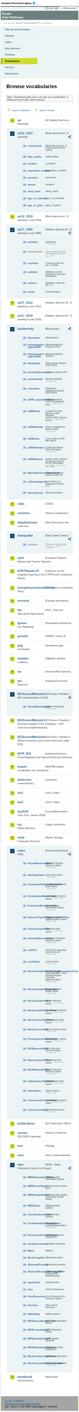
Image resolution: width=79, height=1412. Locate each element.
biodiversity (25, 328)
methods (32, 272)
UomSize (33, 1305)
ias (19, 671)
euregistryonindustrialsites (30, 587)
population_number (36, 170)
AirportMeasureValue (36, 863)
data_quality (34, 156)
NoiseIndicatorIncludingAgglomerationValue (36, 971)
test (20, 1145)
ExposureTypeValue (36, 928)
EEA (19, 3)
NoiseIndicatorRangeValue (36, 989)
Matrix (31, 1250)
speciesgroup (35, 492)
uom (20, 1155)
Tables (8, 42)
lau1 (20, 792)
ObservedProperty (36, 1264)
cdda (20, 503)
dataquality (34, 363)
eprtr (20, 557)
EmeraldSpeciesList (36, 372)
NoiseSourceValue (36, 1029)
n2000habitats (35, 427)
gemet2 (22, 636)
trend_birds (34, 191)
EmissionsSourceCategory (36, 1235)
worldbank (24, 1376)
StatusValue (34, 1090)
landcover (24, 779)
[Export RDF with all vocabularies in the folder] (69, 137)
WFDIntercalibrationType (36, 1321)
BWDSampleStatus (36, 1194)
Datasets (9, 35)
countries (33, 263)
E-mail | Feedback (14, 1400)
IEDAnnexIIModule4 (30, 736)
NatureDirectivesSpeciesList (36, 473)
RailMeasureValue (36, 1048)
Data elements (12, 48)
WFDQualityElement (36, 1338)
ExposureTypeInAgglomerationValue (36, 917)
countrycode (35, 146)
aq (19, 120)
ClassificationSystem (36, 1214)
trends (31, 291)
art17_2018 (25, 315)
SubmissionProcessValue (36, 1100)
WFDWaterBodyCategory (36, 1347)
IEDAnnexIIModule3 (30, 720)
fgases (22, 623)
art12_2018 (25, 216)
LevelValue (34, 961)
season (32, 184)
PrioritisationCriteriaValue (36, 1039)
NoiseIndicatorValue (36, 1000)
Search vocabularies (21, 110)
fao (19, 610)
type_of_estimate (36, 198)
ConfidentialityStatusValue (36, 1223)
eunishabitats (35, 379)
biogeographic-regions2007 (36, 346)
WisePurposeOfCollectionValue (36, 1363)
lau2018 (22, 811)
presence (33, 177)
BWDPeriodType (36, 1186)
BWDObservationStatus (36, 1177)
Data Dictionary (31, 23)
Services (9, 67)
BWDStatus (34, 1205)
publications (26, 1123)
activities (33, 242)
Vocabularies (12, 61)
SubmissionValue (36, 1109)
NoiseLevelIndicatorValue (36, 1010)
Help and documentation (17, 29)
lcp (19, 824)
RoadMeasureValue (36, 1069)
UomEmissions (36, 1296)
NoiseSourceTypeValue (36, 1020)
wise (20, 1164)
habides (23, 658)
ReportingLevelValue (36, 1060)
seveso (22, 1132)
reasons (32, 283)
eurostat (23, 600)
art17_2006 (25, 229)
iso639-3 (32, 950)
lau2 (20, 802)
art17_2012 (25, 302)
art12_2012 (25, 133)
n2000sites (34, 438)
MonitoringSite (36, 1257)
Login (51, 8)
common (23, 513)
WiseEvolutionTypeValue (36, 1356)
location (32, 163)
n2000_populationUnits (36, 399)
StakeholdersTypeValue (36, 1081)
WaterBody (34, 1314)
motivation (34, 388)
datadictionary (27, 522)
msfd (20, 837)
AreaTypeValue (36, 875)
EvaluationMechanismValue (36, 905)
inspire (22, 766)
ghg (20, 645)
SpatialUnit (34, 1282)
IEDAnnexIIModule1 (30, 694)
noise (21, 850)
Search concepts (47, 110)
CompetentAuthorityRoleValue (36, 884)
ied (19, 680)
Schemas (10, 54)
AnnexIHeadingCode (36, 706)
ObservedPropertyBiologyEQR (36, 1271)
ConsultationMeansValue (36, 896)
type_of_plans (35, 205)
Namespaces (12, 73)
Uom (30, 1289)
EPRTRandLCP (28, 571)
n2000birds (34, 411)
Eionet (19, 23)
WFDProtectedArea (36, 1329)
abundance (34, 337)
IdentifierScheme (36, 1244)
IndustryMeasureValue (36, 938)
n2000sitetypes (36, 447)
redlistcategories (36, 481)
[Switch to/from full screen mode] (57, 8)
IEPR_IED (24, 753)
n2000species (35, 459)
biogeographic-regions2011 (36, 355)
